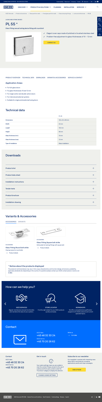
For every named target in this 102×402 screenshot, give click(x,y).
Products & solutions (39, 7)
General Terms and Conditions (34, 397)
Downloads (40, 77)
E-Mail (10, 272)
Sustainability (60, 1)
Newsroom (67, 1)
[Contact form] (99, 29)
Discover (22, 7)
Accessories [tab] (11, 222)
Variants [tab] (22, 222)
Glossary (62, 397)
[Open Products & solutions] (50, 7)
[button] (85, 1)
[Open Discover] (27, 7)
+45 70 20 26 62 (46, 341)
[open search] (97, 7)
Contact (9, 356)
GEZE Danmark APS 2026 (20, 397)
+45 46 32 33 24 (46, 335)
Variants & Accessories (56, 77)
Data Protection (46, 397)
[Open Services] (85, 7)
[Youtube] (97, 1)
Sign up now (77, 369)
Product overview (13, 77)
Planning (57, 7)
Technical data (28, 77)
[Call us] (99, 24)
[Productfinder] (99, 19)
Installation (69, 7)
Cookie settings (55, 397)
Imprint (67, 397)
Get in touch (41, 356)
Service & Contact (75, 77)
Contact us (51, 42)
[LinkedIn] (95, 1)
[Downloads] (99, 34)
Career (78, 1)
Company (73, 1)
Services (80, 7)
